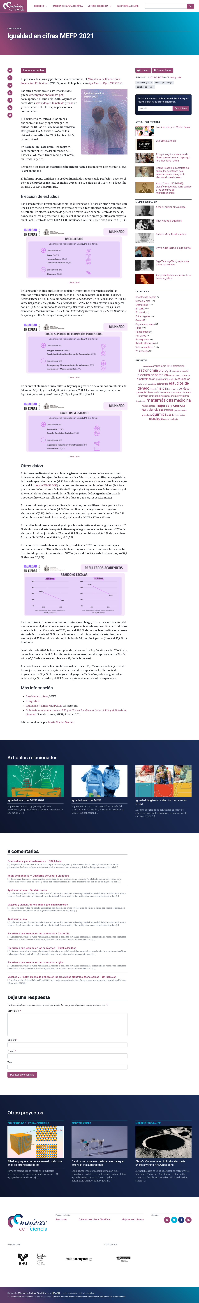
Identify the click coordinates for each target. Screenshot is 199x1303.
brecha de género (144, 83)
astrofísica (178, 366)
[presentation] (163, 131)
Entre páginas (142, 316)
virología (166, 419)
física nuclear (172, 389)
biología (165, 370)
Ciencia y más (14, 28)
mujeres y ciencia (170, 405)
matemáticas (159, 400)
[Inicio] (13, 6)
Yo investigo (142, 351)
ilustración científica (181, 392)
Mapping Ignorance (148, 1123)
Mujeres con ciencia (132, 1219)
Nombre (12, 1040)
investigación (141, 401)
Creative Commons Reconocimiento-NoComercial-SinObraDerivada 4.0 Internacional (88, 1297)
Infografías (32, 701)
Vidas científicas (144, 347)
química (159, 414)
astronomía (148, 370)
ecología (173, 379)
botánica (161, 375)
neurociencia (150, 410)
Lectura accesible (33, 70)
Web (9, 1062)
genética (183, 388)
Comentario (14, 1011)
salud (170, 415)
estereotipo (162, 384)
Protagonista (142, 339)
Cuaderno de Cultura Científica (28, 1123)
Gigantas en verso (145, 324)
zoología (174, 419)
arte (169, 366)
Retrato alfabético (145, 343)
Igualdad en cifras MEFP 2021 (44, 705)
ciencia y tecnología (163, 83)
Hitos (138, 327)
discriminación (146, 379)
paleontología (166, 410)
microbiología (148, 406)
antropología (147, 366)
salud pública (179, 415)
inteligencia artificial (169, 396)
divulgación (162, 379)
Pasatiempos (142, 331)
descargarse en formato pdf (46, 94)
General (139, 320)
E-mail (11, 1051)
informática (144, 396)
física (162, 388)
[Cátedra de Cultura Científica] (33, 1259)
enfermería (142, 384)
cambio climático (175, 375)
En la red (140, 312)
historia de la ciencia (158, 392)
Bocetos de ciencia (145, 297)
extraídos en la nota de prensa (54, 103)
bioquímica (145, 375)
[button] (9, 70)
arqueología (159, 365)
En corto (139, 308)
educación (183, 379)
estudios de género (145, 87)
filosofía (153, 389)
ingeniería (155, 396)
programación (180, 410)
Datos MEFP (74, 282)
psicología (147, 415)
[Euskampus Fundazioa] (79, 1259)
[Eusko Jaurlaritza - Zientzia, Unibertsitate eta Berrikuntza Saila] (123, 1259)
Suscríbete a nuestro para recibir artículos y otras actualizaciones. (163, 100)
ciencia (186, 375)
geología (141, 392)
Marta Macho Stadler (61, 722)
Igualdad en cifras (37, 696)
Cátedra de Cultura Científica (94, 1219)
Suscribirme (181, 108)
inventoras (183, 396)
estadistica (152, 384)
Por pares (140, 335)
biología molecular (180, 371)
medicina (182, 400)
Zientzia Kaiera (81, 1123)
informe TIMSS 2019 (45, 485)
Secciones (61, 1219)
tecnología (155, 419)
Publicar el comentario (22, 1074)
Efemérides (141, 304)
